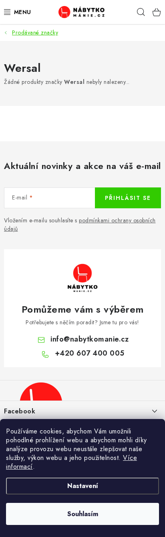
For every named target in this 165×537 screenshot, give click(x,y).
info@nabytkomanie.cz (89, 339)
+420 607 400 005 (90, 353)
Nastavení (82, 485)
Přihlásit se (128, 198)
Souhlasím (82, 514)
